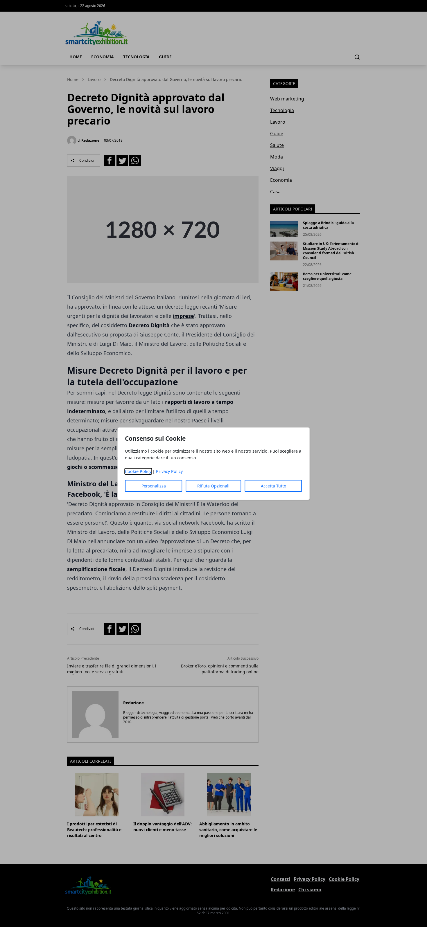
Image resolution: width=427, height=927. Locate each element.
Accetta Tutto (273, 486)
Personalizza (153, 486)
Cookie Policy (138, 471)
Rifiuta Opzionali (213, 486)
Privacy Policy (169, 471)
